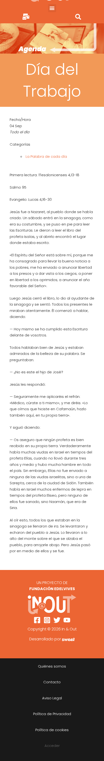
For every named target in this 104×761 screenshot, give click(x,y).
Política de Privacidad (52, 713)
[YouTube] (66, 620)
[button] (52, 8)
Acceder (52, 745)
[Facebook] (37, 620)
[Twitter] (56, 620)
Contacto (52, 682)
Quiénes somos (52, 666)
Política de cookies (52, 729)
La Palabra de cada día (46, 156)
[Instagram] (47, 620)
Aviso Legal (52, 698)
